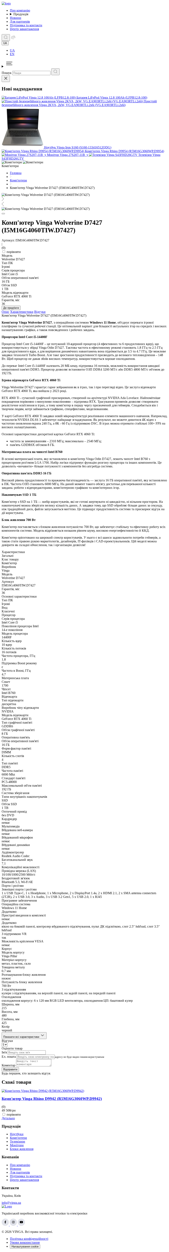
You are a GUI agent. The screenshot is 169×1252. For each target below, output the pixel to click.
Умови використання (25, 1242)
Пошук (7, 73)
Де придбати (11, 307)
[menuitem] (88, 50)
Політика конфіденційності (29, 1238)
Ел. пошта (9, 1056)
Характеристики (21, 312)
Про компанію (20, 10)
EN (12, 54)
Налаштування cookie (25, 1246)
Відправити (10, 1069)
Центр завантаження (24, 29)
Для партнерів (20, 21)
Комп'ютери (18, 1138)
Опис (5, 312)
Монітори (17, 1145)
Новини (15, 18)
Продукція (20, 14)
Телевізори (17, 1141)
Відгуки (40, 312)
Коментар (8, 1065)
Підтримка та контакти (26, 25)
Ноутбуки (16, 1134)
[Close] (6, 78)
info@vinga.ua (11, 1202)
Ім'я (4, 1052)
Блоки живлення (21, 1149)
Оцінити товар (12, 1048)
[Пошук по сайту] (6, 37)
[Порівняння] (13, 38)
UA (12, 50)
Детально (8, 1118)
